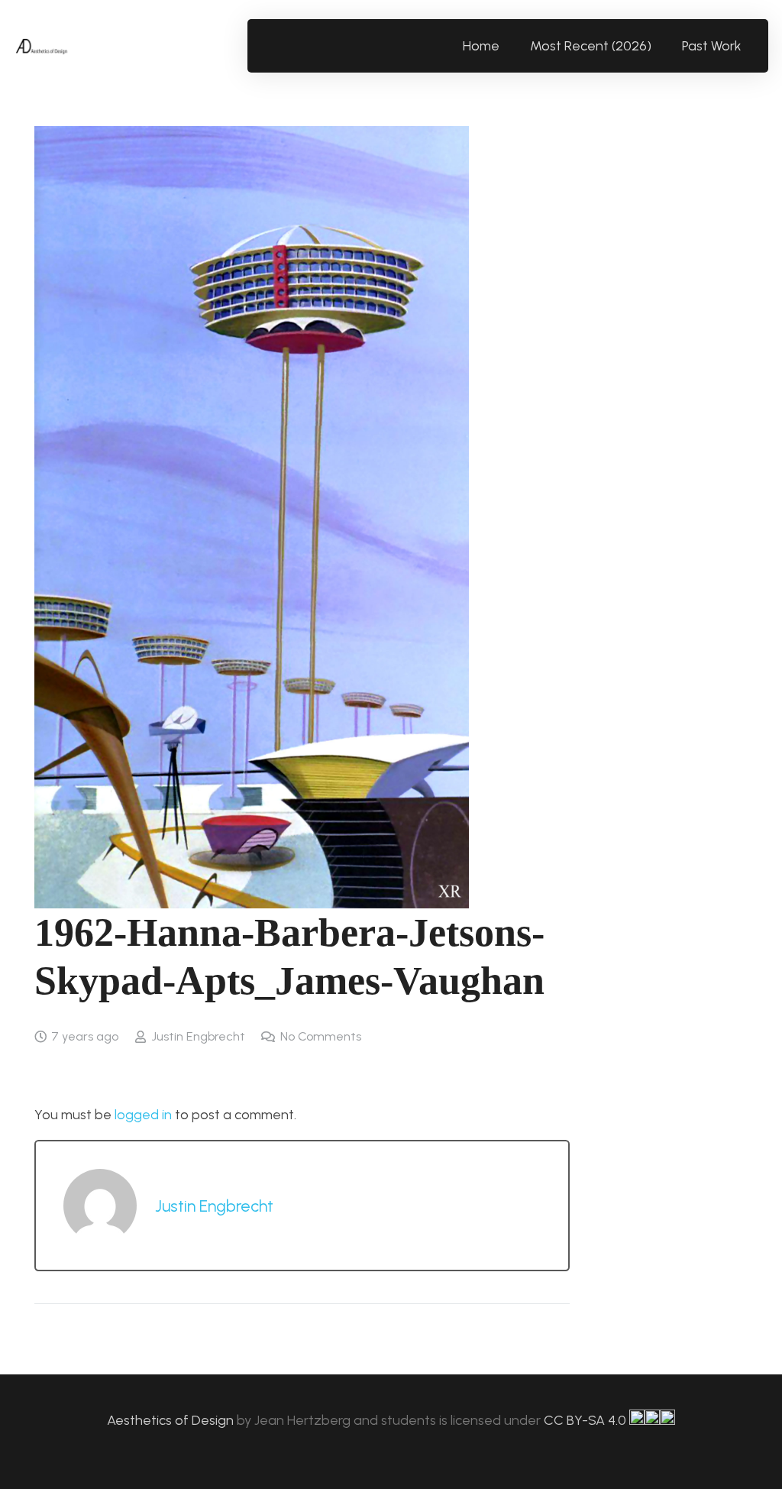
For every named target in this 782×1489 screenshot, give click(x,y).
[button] (750, 46)
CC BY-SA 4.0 (586, 1420)
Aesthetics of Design (172, 1420)
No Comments (320, 1036)
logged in (143, 1114)
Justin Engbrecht (198, 1036)
